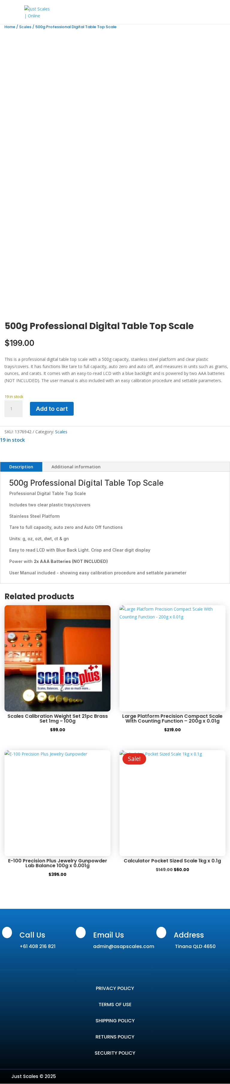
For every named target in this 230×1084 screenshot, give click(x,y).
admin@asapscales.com (123, 946)
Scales (25, 27)
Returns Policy (115, 1036)
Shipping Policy (115, 1020)
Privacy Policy (115, 988)
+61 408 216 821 (37, 946)
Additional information (76, 467)
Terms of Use (115, 1004)
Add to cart (52, 408)
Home (9, 27)
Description (21, 467)
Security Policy (115, 1053)
